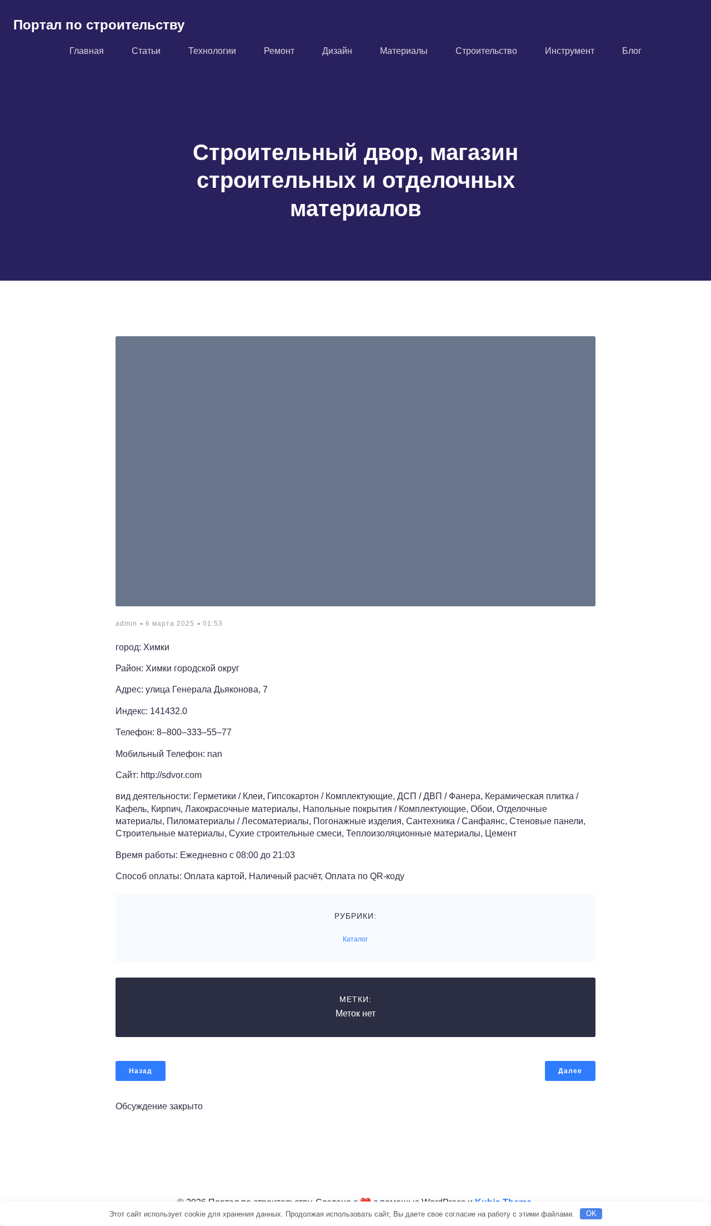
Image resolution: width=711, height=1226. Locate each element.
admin (126, 623)
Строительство (486, 51)
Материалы (404, 51)
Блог (632, 51)
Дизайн (337, 51)
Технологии (212, 51)
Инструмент (569, 51)
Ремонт (279, 51)
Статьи (146, 51)
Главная (86, 51)
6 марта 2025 (170, 623)
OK (591, 1213)
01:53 (213, 623)
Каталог (355, 939)
